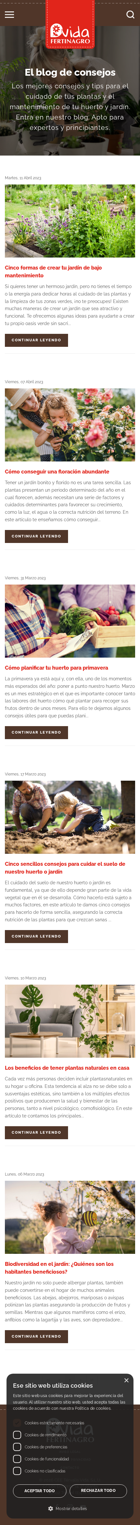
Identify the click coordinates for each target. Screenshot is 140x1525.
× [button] (126, 1380)
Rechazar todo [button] (98, 1490)
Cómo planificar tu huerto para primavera (56, 668)
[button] (70, 1508)
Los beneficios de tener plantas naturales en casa (67, 1068)
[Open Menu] (9, 12)
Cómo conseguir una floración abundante (57, 472)
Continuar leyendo (36, 340)
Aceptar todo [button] (39, 1491)
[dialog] (70, 1446)
